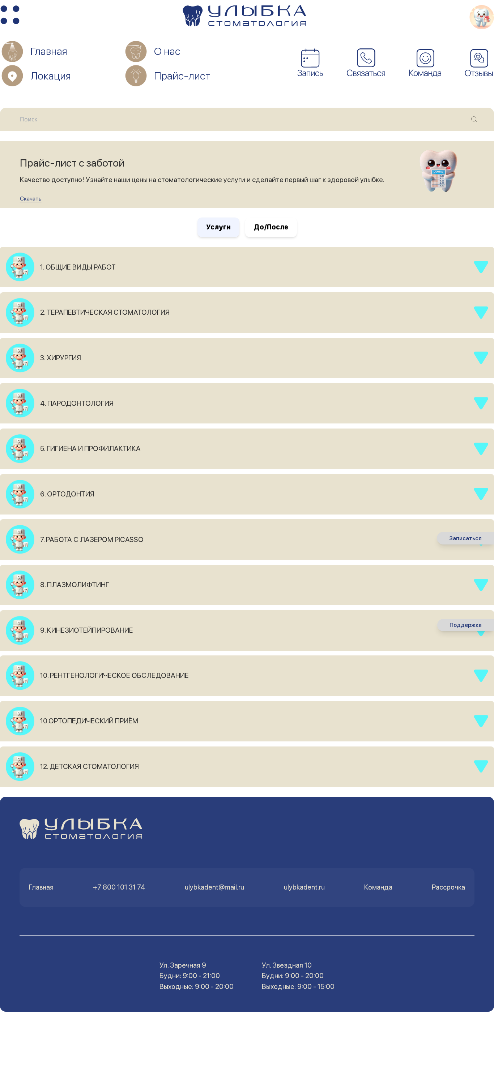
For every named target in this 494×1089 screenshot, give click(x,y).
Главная (41, 887)
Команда (378, 887)
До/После (271, 227)
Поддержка (466, 625)
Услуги (218, 227)
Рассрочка (448, 887)
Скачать (31, 198)
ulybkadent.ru (304, 887)
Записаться (465, 538)
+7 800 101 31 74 (119, 887)
